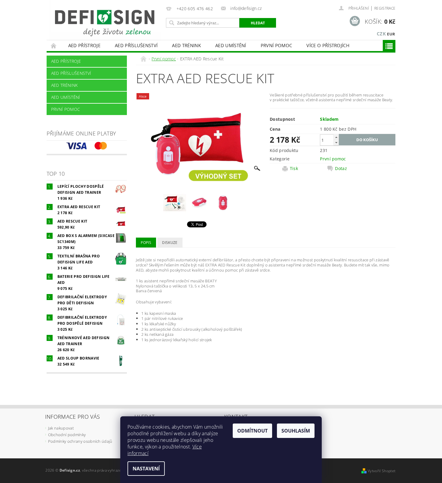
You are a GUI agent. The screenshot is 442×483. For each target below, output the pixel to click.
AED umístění (230, 45)
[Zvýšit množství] (336, 137)
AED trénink (186, 45)
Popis (146, 242)
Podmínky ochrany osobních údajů (80, 441)
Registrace (384, 8)
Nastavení (146, 468)
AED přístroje (84, 45)
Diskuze (169, 242)
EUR (391, 34)
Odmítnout (252, 430)
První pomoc (276, 45)
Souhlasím (295, 430)
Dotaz (341, 168)
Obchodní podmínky (67, 434)
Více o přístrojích (327, 45)
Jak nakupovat (61, 428)
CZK (381, 34)
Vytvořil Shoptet (381, 470)
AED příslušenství (136, 45)
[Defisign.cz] (105, 20)
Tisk (294, 168)
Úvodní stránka (54, 45)
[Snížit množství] (336, 142)
